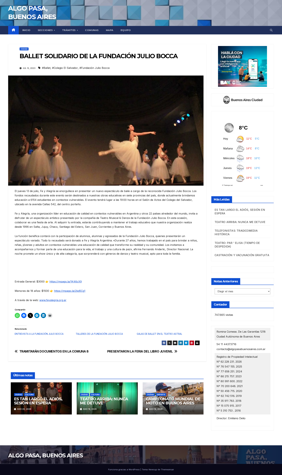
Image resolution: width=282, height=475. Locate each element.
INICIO (26, 30)
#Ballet (46, 67)
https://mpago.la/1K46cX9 (65, 281)
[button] (271, 30)
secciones (46, 30)
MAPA (109, 30)
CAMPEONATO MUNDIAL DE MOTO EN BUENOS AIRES (173, 401)
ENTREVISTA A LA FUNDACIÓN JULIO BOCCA (39, 333)
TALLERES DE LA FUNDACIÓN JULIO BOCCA (99, 333)
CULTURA (29, 395)
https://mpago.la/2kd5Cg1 (69, 290)
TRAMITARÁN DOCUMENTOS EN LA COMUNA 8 (54, 351)
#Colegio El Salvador (65, 67)
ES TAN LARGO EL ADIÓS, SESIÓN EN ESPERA (38, 401)
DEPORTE (161, 395)
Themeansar (167, 469)
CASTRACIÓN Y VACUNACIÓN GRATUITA (242, 255)
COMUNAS (92, 30)
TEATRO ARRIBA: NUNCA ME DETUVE (104, 401)
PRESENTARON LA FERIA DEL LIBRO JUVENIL (140, 351)
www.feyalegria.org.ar (52, 300)
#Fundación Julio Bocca (94, 67)
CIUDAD (24, 49)
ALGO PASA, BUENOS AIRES (45, 455)
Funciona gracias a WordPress (124, 469)
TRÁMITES (69, 30)
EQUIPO (126, 30)
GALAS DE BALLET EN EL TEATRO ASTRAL (159, 333)
